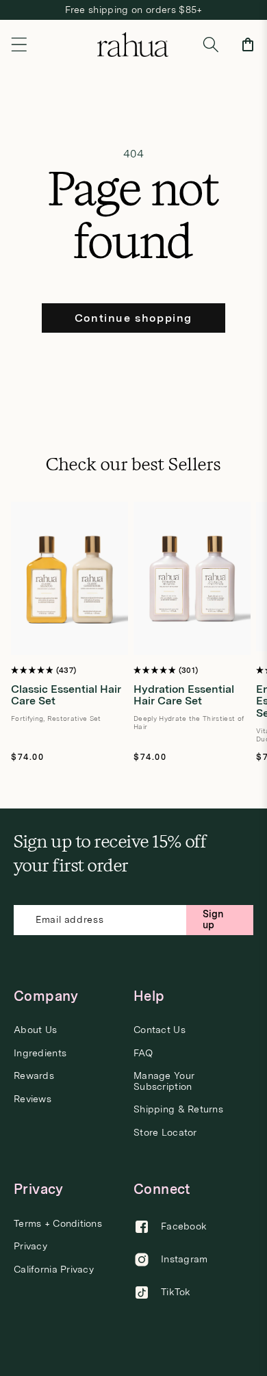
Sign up (213, 919)
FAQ (143, 1053)
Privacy (30, 1246)
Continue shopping (133, 317)
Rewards (34, 1076)
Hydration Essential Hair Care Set (184, 695)
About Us (35, 1030)
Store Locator (165, 1132)
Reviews (32, 1099)
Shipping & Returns (178, 1109)
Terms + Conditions (58, 1224)
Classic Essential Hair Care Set (66, 695)
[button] (19, 44)
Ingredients (40, 1053)
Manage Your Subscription (164, 1081)
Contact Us (160, 1030)
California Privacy (54, 1269)
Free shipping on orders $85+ (134, 9)
